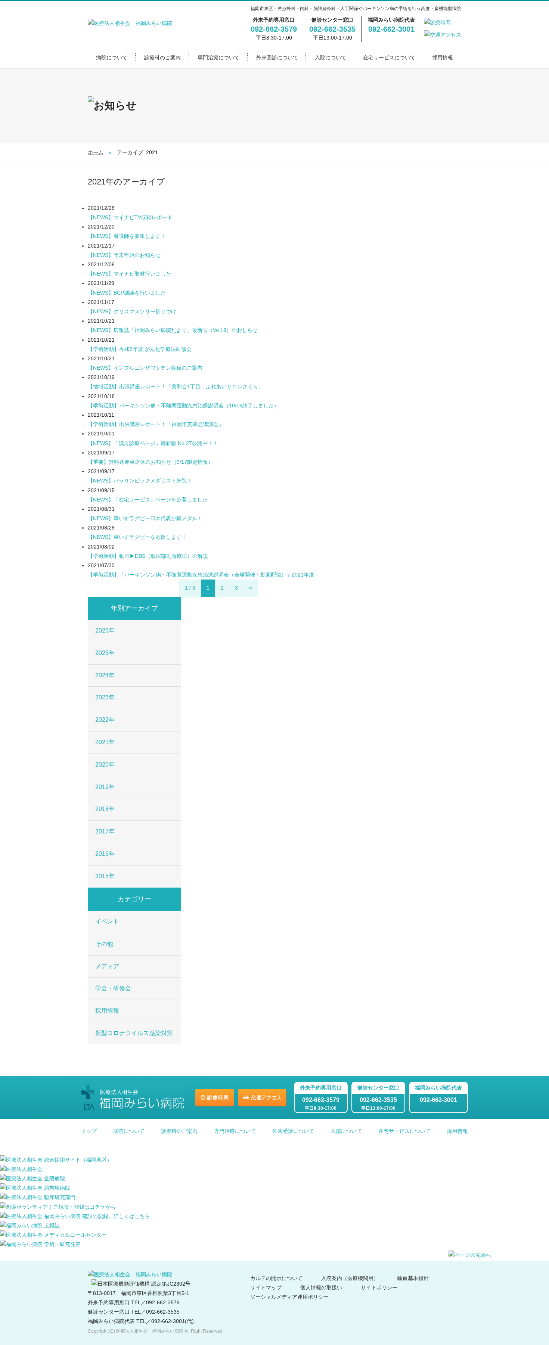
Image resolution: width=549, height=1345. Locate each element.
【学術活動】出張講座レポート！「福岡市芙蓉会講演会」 (156, 424)
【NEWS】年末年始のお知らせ (124, 255)
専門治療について (218, 57)
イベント (107, 921)
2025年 (105, 653)
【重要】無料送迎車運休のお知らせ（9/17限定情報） (150, 462)
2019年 (105, 787)
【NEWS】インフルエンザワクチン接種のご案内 (145, 368)
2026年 (105, 630)
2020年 (105, 764)
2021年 (105, 742)
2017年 (105, 831)
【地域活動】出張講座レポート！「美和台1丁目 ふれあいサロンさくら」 (175, 386)
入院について (330, 57)
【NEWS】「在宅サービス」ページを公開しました (148, 500)
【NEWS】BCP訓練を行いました (127, 293)
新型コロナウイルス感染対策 (134, 1033)
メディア (107, 966)
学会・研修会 (113, 988)
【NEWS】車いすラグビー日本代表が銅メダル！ (145, 518)
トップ (89, 1131)
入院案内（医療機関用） (350, 1278)
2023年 (105, 697)
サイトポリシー (379, 1287)
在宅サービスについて (389, 57)
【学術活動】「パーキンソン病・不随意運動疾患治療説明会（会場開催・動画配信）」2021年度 (201, 575)
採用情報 (442, 57)
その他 (104, 944)
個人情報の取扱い (321, 1287)
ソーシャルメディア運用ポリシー (289, 1297)
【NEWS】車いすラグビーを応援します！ (137, 537)
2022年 (105, 720)
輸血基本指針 (413, 1278)
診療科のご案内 (162, 57)
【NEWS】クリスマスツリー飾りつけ (132, 311)
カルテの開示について (276, 1278)
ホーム (95, 152)
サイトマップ (266, 1287)
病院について (111, 57)
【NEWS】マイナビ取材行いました (129, 274)
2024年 (105, 675)
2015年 (105, 876)
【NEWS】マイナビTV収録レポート (130, 217)
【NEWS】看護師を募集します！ (127, 236)
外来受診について (277, 57)
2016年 (105, 854)
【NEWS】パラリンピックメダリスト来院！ (140, 481)
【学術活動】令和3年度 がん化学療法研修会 (140, 349)
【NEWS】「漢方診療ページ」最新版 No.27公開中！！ (153, 443)
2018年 (105, 809)
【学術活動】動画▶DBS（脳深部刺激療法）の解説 (148, 556)
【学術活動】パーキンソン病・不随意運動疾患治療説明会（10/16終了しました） (183, 406)
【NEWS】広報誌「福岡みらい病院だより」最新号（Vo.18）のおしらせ (173, 330)
